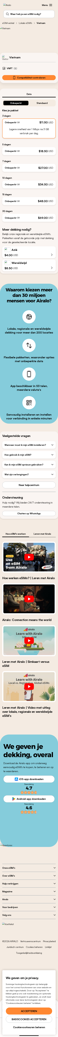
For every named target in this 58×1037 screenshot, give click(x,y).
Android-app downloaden (31, 798)
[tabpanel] (29, 159)
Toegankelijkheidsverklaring (29, 953)
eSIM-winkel (8, 23)
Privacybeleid (49, 941)
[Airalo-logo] (9, 5)
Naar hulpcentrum (29, 484)
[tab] (29, 94)
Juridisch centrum (15, 947)
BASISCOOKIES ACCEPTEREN (29, 1019)
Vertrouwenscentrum (30, 941)
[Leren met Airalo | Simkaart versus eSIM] (29, 640)
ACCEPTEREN (29, 1011)
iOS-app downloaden (31, 779)
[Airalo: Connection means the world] (29, 598)
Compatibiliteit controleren (31, 77)
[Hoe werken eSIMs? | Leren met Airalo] (29, 557)
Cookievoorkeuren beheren (29, 1027)
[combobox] (29, 14)
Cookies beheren (34, 947)
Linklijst (48, 947)
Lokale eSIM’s (25, 23)
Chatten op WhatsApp (29, 513)
